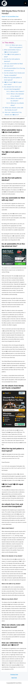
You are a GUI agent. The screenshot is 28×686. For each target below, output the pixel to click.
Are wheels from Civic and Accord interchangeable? (12, 88)
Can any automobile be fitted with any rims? (13, 65)
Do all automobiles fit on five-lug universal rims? (14, 69)
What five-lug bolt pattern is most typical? (13, 79)
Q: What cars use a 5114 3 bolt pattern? (16, 46)
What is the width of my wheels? (17, 100)
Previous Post (14, 674)
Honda (3, 16)
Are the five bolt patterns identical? (12, 60)
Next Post (14, 677)
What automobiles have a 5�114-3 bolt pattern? (12, 51)
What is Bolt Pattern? (17, 91)
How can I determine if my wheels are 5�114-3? (13, 113)
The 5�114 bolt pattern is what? (12, 55)
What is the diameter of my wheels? (17, 95)
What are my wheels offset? (17, 104)
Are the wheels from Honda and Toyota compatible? (14, 74)
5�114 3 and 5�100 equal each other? (13, 83)
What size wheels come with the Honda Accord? (14, 109)
